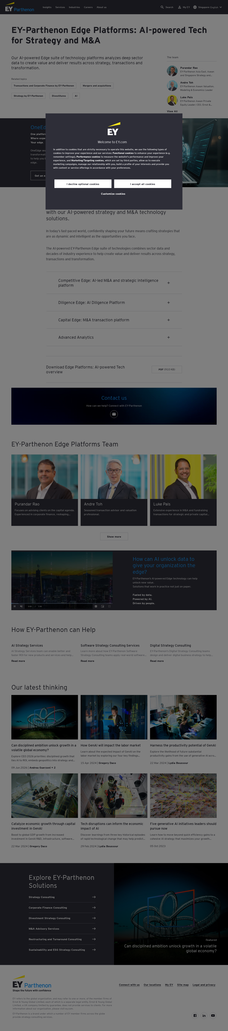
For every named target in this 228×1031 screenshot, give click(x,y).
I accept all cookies (142, 184)
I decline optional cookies (83, 184)
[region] (114, 161)
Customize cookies (113, 193)
